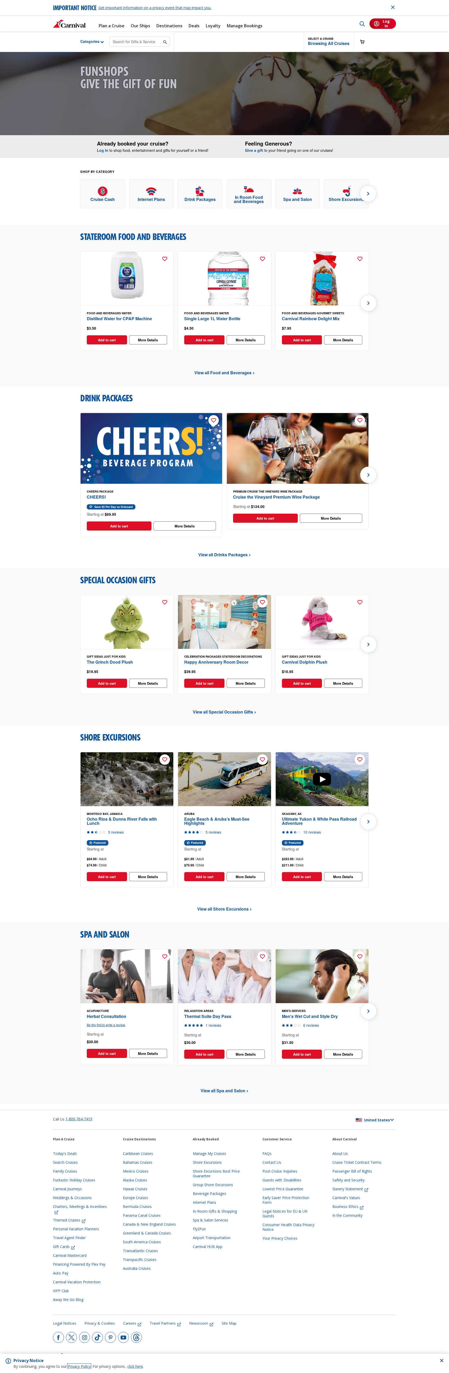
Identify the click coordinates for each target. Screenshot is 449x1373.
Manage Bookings (244, 26)
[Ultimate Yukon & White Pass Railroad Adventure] (322, 779)
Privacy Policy (79, 1366)
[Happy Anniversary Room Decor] (224, 622)
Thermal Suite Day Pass (207, 1016)
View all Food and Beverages (223, 373)
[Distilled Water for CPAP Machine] (127, 279)
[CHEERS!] (151, 448)
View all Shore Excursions (223, 909)
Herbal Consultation (106, 1016)
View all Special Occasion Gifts (223, 712)
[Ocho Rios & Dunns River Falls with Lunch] (127, 779)
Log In (102, 150)
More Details (148, 339)
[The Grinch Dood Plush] (127, 622)
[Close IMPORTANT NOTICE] (393, 7)
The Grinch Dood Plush (110, 662)
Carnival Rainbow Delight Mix (311, 319)
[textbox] (127, 328)
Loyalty (213, 26)
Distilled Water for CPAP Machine (119, 319)
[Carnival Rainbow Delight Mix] (322, 279)
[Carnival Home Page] (69, 23)
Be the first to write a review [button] (106, 1025)
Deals (194, 26)
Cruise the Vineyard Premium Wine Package (276, 497)
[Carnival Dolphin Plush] (322, 622)
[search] (362, 23)
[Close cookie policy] (442, 1360)
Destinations (169, 26)
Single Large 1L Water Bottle (212, 319)
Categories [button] (85, 41)
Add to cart (107, 339)
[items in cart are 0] (365, 41)
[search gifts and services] (165, 41)
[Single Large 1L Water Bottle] (224, 279)
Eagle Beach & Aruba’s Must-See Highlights (216, 821)
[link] (102, 193)
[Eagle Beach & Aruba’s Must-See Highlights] (224, 779)
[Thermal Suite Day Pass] (224, 976)
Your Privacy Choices (280, 1238)
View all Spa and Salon (223, 1091)
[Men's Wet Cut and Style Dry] (322, 976)
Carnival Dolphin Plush (304, 662)
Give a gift (254, 150)
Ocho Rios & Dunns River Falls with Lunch (122, 821)
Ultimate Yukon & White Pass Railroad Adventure (319, 821)
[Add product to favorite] (164, 258)
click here (135, 1366)
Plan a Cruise (111, 26)
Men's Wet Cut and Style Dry (310, 1016)
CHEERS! (96, 497)
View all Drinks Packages (223, 555)
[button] (328, 41)
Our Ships (140, 26)
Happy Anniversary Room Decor (216, 662)
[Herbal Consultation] (127, 976)
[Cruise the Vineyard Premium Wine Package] (297, 448)
